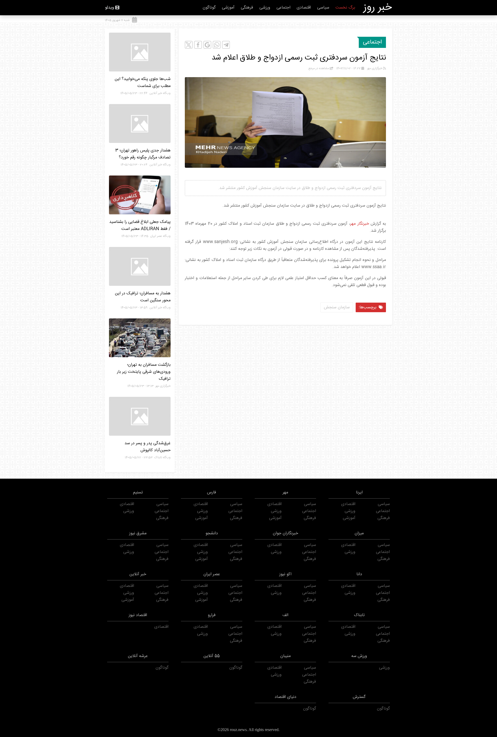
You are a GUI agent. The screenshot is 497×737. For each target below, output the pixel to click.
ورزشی (264, 7)
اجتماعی (283, 7)
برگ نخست (345, 7)
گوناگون (209, 7)
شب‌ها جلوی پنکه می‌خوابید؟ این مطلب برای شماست (143, 83)
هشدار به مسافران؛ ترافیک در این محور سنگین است (143, 297)
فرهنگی (247, 7)
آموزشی (228, 7)
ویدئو (109, 7)
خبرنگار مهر (359, 223)
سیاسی (323, 7)
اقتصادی (304, 7)
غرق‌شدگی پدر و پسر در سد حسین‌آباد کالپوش (148, 447)
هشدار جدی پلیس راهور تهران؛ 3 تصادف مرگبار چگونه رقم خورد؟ (143, 154)
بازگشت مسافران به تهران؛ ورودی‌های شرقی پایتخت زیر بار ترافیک (144, 371)
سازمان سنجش (337, 307)
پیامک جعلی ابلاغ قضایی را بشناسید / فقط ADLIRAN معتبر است (140, 225)
